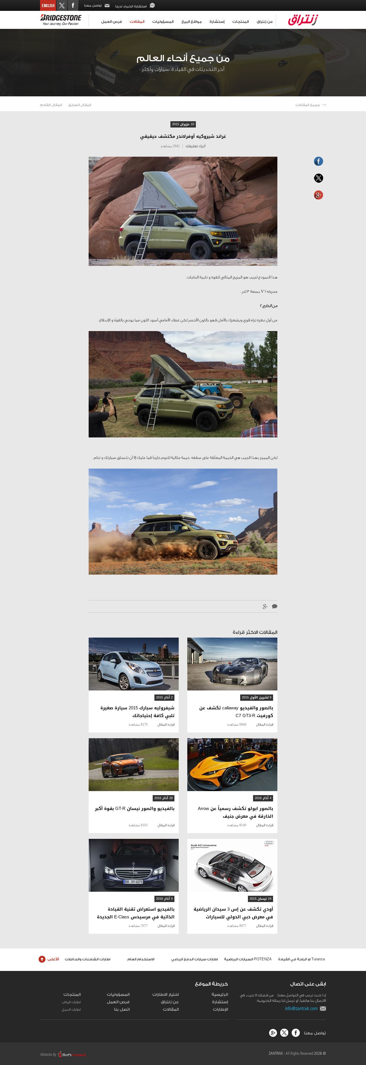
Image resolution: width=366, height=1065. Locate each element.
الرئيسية (220, 994)
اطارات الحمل (71, 1010)
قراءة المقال (264, 724)
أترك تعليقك (195, 146)
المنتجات (240, 21)
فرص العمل (111, 21)
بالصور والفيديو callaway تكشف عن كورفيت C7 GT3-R (236, 712)
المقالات (137, 21)
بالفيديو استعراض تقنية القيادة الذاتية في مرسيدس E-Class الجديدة (135, 913)
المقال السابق (79, 105)
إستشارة (217, 21)
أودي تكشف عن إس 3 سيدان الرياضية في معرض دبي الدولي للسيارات (233, 913)
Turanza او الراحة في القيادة (301, 959)
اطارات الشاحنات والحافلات (87, 959)
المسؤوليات (163, 21)
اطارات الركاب (71, 1002)
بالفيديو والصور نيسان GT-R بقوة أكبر (134, 809)
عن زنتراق (265, 21)
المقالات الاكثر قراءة (255, 632)
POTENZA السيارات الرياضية (248, 959)
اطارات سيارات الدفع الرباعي (194, 959)
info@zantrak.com (302, 1008)
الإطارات (220, 1009)
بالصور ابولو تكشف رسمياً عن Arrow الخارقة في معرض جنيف (235, 812)
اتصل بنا (122, 1009)
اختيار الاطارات (165, 994)
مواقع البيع (192, 21)
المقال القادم (51, 105)
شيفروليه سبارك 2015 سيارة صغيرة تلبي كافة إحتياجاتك (137, 712)
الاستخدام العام (141, 959)
